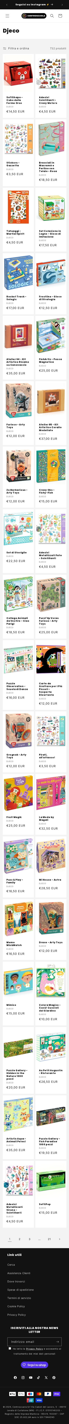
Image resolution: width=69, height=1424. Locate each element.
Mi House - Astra (50, 879)
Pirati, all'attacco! (47, 756)
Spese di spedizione (20, 1289)
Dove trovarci (16, 1281)
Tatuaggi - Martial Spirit (15, 232)
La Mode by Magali (46, 818)
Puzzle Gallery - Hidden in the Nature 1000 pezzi (17, 1074)
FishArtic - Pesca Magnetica (50, 360)
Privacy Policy (16, 1314)
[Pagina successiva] (59, 1239)
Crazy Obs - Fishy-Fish (47, 491)
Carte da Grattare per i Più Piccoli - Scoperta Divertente (50, 689)
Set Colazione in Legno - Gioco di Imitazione (50, 234)
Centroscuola (20, 1407)
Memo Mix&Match (14, 944)
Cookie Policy (16, 1306)
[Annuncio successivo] (62, 5)
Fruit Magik (14, 817)
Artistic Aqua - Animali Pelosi (16, 1140)
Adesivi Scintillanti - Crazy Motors (48, 100)
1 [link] (9, 1239)
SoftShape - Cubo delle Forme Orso (14, 100)
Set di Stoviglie (16, 552)
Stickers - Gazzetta (13, 164)
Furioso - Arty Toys (15, 426)
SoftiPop (45, 1204)
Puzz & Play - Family (14, 881)
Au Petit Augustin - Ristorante (51, 1072)
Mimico (11, 1004)
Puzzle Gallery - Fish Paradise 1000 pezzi (49, 1141)
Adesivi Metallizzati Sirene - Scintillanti (14, 1208)
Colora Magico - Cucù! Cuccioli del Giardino (50, 1007)
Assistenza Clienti (18, 1273)
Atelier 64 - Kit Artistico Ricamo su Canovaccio (17, 362)
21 (49, 1239)
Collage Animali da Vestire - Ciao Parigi (17, 621)
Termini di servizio (19, 1298)
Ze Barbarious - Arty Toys (17, 491)
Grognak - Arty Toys (16, 756)
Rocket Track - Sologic (16, 298)
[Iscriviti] (57, 1341)
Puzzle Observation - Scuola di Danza (17, 686)
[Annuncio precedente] (7, 5)
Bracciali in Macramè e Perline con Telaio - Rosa (48, 167)
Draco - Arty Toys (51, 942)
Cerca (11, 1264)
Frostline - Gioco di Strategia (50, 298)
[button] (7, 16)
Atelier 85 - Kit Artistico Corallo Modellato (50, 427)
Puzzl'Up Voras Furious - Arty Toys (49, 621)
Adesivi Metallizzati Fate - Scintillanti (50, 555)
